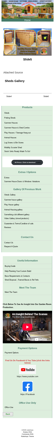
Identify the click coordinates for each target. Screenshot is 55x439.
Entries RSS (27, 432)
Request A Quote (11, 246)
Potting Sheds (10, 118)
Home (27, 20)
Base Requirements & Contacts (17, 276)
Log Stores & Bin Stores (14, 142)
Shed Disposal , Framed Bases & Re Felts (22, 280)
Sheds (6, 113)
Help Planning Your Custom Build (18, 271)
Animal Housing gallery (13, 210)
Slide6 (46, 96)
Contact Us (8, 243)
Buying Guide (10, 266)
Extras (7, 178)
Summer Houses (11, 123)
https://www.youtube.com (27, 376)
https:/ (23, 394)
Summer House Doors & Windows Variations (22, 181)
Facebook (30, 394)
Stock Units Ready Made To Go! (17, 151)
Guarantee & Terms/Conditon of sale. (19, 223)
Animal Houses (10, 137)
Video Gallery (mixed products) (16, 218)
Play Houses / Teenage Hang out (17, 132)
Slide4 (9, 96)
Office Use (9, 407)
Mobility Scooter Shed (13, 147)
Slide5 (27, 59)
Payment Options (12, 353)
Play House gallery (11, 205)
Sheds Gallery (14, 81)
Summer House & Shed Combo (16, 128)
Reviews (7, 227)
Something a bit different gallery (16, 214)
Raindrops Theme (27, 436)
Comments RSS (27, 434)
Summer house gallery (13, 200)
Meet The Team (11, 292)
